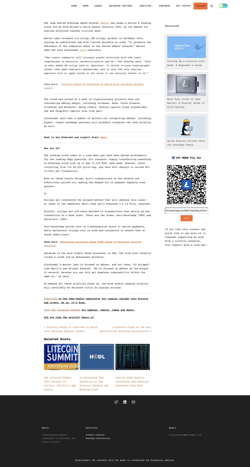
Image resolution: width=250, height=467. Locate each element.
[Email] (134, 403)
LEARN (98, 6)
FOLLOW (200, 6)
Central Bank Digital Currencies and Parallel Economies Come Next (132, 381)
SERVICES (145, 6)
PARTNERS (164, 6)
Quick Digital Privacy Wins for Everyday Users (186, 143)
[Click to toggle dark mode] (223, 5)
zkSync (104, 23)
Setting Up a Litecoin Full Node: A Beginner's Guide (186, 63)
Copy (186, 218)
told (83, 50)
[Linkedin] (125, 403)
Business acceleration (98, 438)
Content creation (95, 435)
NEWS (86, 6)
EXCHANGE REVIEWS (120, 6)
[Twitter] (116, 403)
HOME (74, 6)
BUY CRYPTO (183, 6)
